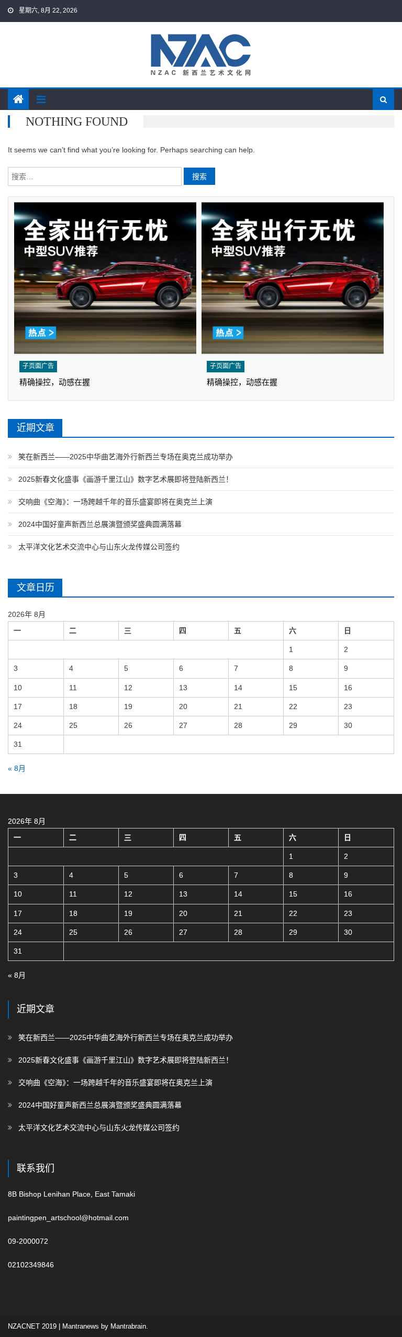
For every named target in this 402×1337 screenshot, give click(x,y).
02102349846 (31, 1265)
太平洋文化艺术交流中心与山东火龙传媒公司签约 (99, 547)
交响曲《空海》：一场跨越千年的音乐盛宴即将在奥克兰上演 (115, 502)
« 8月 (17, 768)
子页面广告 (38, 366)
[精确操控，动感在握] (105, 278)
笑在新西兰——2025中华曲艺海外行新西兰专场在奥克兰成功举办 (125, 456)
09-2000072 (28, 1241)
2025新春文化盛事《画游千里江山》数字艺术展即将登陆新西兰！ (125, 479)
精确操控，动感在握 (54, 382)
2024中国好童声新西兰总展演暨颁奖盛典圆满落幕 (100, 524)
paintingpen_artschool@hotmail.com (68, 1217)
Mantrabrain (128, 1326)
